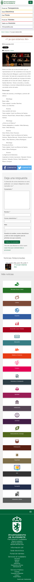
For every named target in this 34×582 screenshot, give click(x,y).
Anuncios (8, 23)
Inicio (2, 32)
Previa (6, 15)
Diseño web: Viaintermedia (24, 579)
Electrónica (8, 12)
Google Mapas (17, 576)
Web (5, 224)
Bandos (17, 562)
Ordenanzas (17, 563)
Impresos (17, 560)
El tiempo (17, 571)
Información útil (17, 547)
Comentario (8, 189)
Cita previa (17, 558)
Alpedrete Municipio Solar (17, 544)
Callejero (17, 575)
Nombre (7, 212)
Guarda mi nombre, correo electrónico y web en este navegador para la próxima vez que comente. (16, 236)
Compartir (11, 167)
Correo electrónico (10, 218)
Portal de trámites (17, 554)
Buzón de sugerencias (17, 543)
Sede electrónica (17, 551)
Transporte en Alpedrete (17, 573)
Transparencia (10, 8)
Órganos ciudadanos (17, 541)
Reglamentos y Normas (17, 565)
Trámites (8, 20)
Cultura (7, 32)
